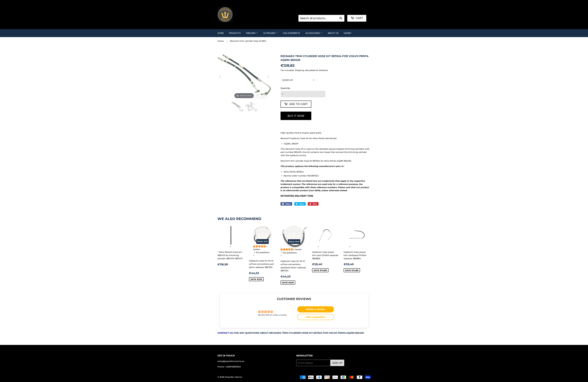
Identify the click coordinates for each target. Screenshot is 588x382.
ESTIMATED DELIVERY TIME (297, 196)
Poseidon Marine (233, 377)
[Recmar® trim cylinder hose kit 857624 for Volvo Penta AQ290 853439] (237, 106)
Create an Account (338, 11)
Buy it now (296, 115)
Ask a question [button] (315, 316)
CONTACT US (225, 333)
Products (235, 33)
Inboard (251, 33)
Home (220, 33)
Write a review (315, 309)
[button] (259, 246)
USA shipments (291, 33)
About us (333, 33)
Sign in (323, 11)
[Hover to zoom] (244, 76)
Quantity (285, 88)
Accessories (313, 33)
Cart (359, 18)
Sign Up (337, 362)
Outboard (269, 33)
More (347, 33)
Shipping (299, 70)
